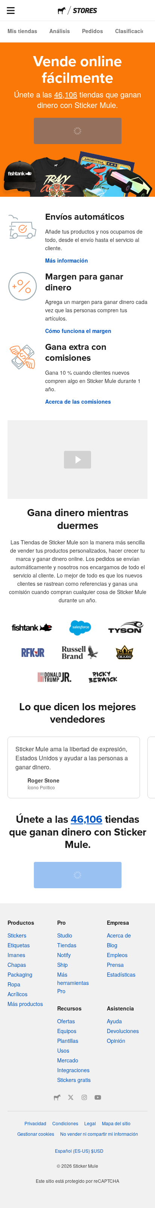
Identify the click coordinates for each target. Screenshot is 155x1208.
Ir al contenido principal (6, 6)
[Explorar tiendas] (77, 652)
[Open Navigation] (10, 10)
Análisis (59, 31)
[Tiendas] (85, 10)
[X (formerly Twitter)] (71, 1097)
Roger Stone (43, 780)
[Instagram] (84, 1097)
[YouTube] (98, 1097)
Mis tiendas (22, 31)
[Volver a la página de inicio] (62, 10)
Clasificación (132, 31)
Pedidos (92, 31)
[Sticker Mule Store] (57, 1097)
